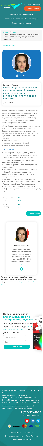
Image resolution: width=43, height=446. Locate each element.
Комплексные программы (21, 23)
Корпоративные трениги (14, 19)
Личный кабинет (32, 8)
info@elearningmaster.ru (32, 415)
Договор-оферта (8, 408)
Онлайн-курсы (15, 15)
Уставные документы (24, 408)
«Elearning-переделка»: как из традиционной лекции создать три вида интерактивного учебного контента (21, 36)
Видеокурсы (28, 15)
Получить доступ (33, 213)
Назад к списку (9, 46)
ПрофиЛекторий (31, 19)
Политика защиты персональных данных (17, 406)
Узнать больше (21, 265)
